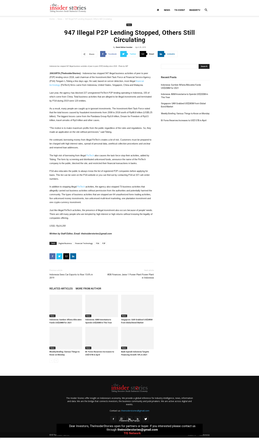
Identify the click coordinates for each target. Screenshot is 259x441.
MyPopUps (135, 421)
